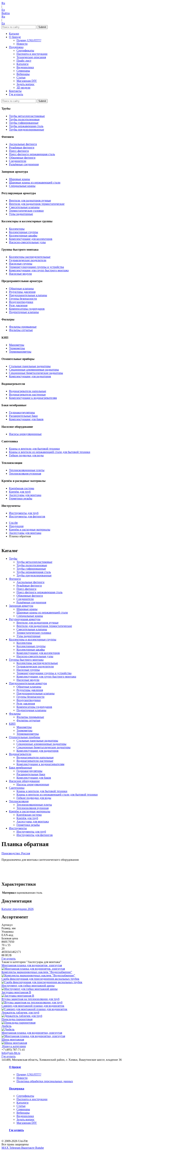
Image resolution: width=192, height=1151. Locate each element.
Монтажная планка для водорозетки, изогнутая (32, 1032)
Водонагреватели (20, 754)
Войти (6, 13)
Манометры (16, 344)
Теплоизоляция (18, 801)
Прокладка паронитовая (17, 1019)
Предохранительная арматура (28, 683)
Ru (3, 3)
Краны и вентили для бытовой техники (34, 448)
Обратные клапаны (21, 288)
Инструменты (18, 828)
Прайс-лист (23, 60)
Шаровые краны (19, 179)
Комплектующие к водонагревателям (33, 397)
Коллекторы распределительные (29, 256)
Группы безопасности (23, 298)
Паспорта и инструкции (31, 53)
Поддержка (16, 47)
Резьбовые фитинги (21, 147)
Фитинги (15, 578)
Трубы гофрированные (23, 122)
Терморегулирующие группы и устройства (36, 267)
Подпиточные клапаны (24, 312)
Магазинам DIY (26, 80)
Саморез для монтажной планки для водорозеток (33, 1005)
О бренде (15, 37)
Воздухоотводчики (21, 302)
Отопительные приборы (24, 737)
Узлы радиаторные (21, 214)
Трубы (13, 558)
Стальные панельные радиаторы (30, 366)
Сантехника (16, 787)
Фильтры (15, 713)
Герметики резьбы (20, 498)
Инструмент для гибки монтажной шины (28, 985)
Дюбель (6, 1026)
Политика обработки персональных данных (44, 1081)
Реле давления (18, 305)
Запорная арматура (21, 605)
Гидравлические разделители (27, 260)
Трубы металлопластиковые (27, 116)
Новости (22, 43)
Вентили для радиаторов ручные (30, 200)
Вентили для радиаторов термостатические (36, 203)
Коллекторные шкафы (23, 235)
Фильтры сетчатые (21, 330)
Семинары (23, 70)
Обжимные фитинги (22, 157)
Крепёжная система (21, 488)
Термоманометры (20, 351)
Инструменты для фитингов (27, 516)
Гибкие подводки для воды (26, 455)
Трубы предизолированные (26, 129)
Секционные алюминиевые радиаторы (34, 369)
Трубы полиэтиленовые (24, 119)
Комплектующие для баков (26, 419)
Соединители (17, 161)
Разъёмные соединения (24, 164)
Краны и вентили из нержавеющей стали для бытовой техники (49, 452)
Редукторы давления (22, 291)
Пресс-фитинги (19, 150)
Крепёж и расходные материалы (29, 811)
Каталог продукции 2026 (18, 909)
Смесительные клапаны (24, 207)
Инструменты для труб (23, 513)
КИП (12, 723)
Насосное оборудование (24, 781)
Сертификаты (25, 50)
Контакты (15, 91)
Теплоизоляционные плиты (26, 470)
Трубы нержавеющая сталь (26, 126)
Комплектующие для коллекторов (30, 238)
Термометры (17, 348)
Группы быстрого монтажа (26, 659)
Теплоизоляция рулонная (25, 473)
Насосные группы (20, 263)
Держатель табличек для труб (20, 1012)
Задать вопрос (25, 84)
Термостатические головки (26, 210)
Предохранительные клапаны (28, 295)
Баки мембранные (20, 767)
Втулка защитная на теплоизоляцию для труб (30, 999)
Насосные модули (20, 273)
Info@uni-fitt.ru (11, 1053)
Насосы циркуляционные (25, 434)
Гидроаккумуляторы (22, 412)
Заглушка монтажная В (16, 992)
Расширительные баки (23, 415)
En (3, 9)
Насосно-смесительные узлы (27, 242)
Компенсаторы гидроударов (27, 308)
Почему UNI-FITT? (28, 40)
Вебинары (23, 74)
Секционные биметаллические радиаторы (36, 373)
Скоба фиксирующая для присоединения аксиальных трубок (40, 978)
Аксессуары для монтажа (25, 495)
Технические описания (31, 57)
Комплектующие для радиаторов (30, 376)
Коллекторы (17, 228)
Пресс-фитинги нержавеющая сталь (32, 154)
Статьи (21, 77)
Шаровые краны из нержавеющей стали (34, 182)
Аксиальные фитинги (23, 144)
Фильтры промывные (23, 326)
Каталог (14, 33)
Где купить (16, 94)
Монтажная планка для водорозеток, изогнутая (32, 965)
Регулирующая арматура (24, 619)
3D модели (23, 87)
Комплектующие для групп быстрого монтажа (39, 270)
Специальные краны (22, 185)
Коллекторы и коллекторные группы (32, 639)
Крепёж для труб (20, 491)
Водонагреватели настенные (27, 394)
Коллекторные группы (23, 232)
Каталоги (22, 64)
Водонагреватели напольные (27, 391)
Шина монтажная (13, 1039)
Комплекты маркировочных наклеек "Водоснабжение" (37, 972)
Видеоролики (25, 67)
